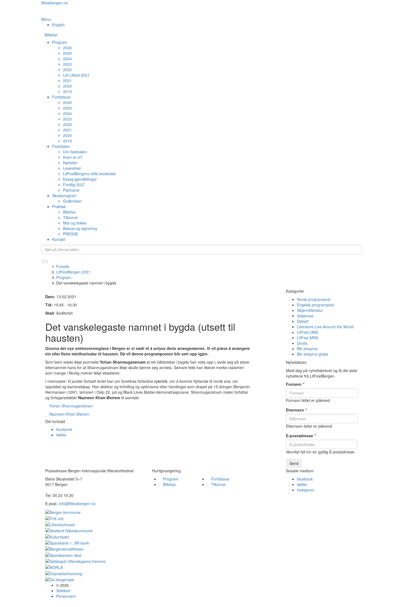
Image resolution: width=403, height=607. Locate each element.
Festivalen (61, 146)
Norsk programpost (313, 299)
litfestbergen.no (54, 2)
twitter (61, 435)
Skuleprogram (64, 195)
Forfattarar (61, 97)
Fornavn (295, 384)
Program (59, 42)
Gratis (302, 343)
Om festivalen (75, 151)
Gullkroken (72, 201)
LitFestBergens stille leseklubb (89, 173)
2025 (67, 53)
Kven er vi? (73, 157)
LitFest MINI (307, 337)
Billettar (51, 35)
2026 (67, 47)
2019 (67, 91)
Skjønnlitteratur (310, 310)
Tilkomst (70, 217)
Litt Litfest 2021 (76, 75)
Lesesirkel (72, 168)
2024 (67, 58)
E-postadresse (301, 435)
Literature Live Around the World (325, 326)
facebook (64, 429)
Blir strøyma (307, 348)
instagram (305, 490)
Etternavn (296, 410)
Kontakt (58, 239)
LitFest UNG (307, 332)
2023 (67, 64)
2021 (67, 80)
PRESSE (70, 234)
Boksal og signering (80, 228)
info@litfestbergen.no (77, 503)
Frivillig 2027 (74, 184)
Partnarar (71, 190)
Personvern (66, 596)
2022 (67, 69)
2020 (67, 86)
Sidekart (63, 590)
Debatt (302, 321)
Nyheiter (70, 162)
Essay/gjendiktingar (80, 179)
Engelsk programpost (315, 304)
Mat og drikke (75, 223)
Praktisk (59, 206)
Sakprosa (305, 315)
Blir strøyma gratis (312, 354)
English (58, 24)
